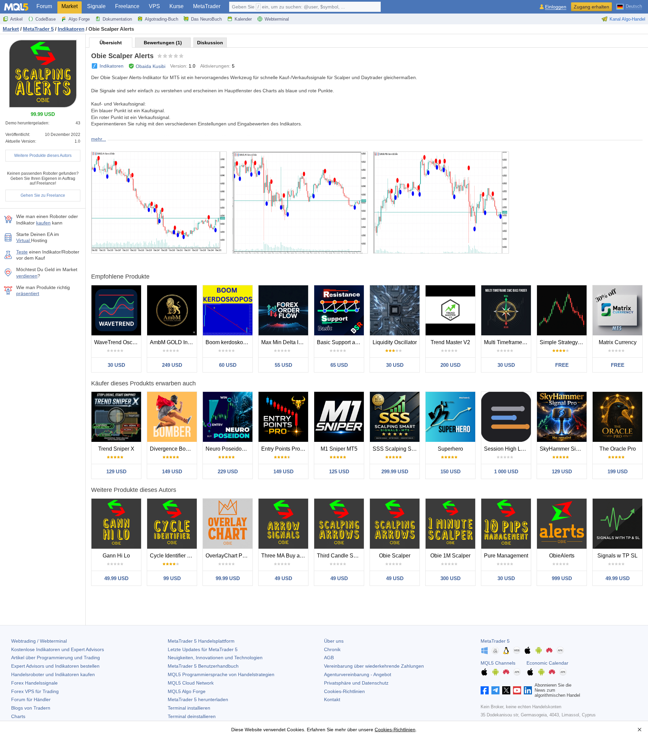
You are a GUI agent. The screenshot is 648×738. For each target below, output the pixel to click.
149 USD (172, 471)
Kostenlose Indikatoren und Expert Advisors (57, 649)
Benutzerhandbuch (203, 666)
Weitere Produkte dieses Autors (43, 155)
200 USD (450, 365)
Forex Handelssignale (34, 683)
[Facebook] (485, 690)
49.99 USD (116, 578)
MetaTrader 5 (495, 641)
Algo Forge (79, 19)
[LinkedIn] (528, 690)
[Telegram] (495, 690)
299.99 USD (394, 471)
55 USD (283, 365)
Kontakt (332, 699)
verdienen (26, 276)
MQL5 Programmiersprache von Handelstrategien (221, 674)
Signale (96, 6)
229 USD (228, 471)
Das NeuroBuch (206, 19)
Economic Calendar (547, 663)
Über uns (334, 641)
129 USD (116, 471)
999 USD (562, 578)
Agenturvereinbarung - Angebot (357, 674)
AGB (329, 657)
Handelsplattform (201, 641)
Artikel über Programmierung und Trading (55, 657)
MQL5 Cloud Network (191, 683)
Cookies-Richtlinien (344, 691)
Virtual (23, 240)
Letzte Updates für (203, 649)
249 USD (172, 365)
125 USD (339, 471)
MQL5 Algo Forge (187, 691)
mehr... (98, 139)
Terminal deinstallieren (192, 716)
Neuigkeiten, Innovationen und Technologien (215, 657)
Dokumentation (117, 19)
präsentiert (27, 293)
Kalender (243, 19)
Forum (44, 6)
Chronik (332, 649)
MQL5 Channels (498, 663)
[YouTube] (517, 690)
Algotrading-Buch (161, 19)
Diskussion (210, 42)
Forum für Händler (31, 699)
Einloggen (555, 6)
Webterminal (277, 19)
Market (69, 6)
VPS (154, 6)
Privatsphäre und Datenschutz (356, 683)
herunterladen (198, 699)
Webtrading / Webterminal (39, 641)
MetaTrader (206, 6)
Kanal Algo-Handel (627, 19)
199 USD (618, 471)
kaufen (43, 222)
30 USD (116, 365)
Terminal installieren (189, 708)
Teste (22, 252)
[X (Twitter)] (506, 690)
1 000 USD (506, 471)
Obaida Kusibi (150, 66)
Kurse (176, 6)
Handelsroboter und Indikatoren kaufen (53, 674)
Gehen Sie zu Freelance (43, 195)
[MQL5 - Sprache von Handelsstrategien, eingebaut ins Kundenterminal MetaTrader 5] (16, 7)
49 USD (283, 578)
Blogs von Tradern (30, 708)
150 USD (450, 471)
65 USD (339, 365)
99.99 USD (228, 578)
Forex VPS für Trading (35, 691)
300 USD (450, 578)
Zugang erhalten (591, 6)
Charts (18, 716)
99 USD (172, 578)
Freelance (127, 6)
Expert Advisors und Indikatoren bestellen (55, 666)
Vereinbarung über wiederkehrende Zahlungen (374, 666)
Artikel (16, 19)
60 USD (228, 365)
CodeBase (45, 19)
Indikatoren (112, 66)
